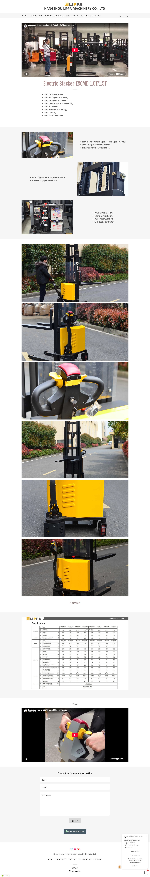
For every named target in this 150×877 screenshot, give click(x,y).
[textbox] (75, 779)
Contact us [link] (72, 16)
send (75, 821)
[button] (126, 16)
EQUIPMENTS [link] (36, 16)
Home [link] (24, 16)
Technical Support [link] (91, 16)
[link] (75, 6)
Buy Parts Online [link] (54, 16)
